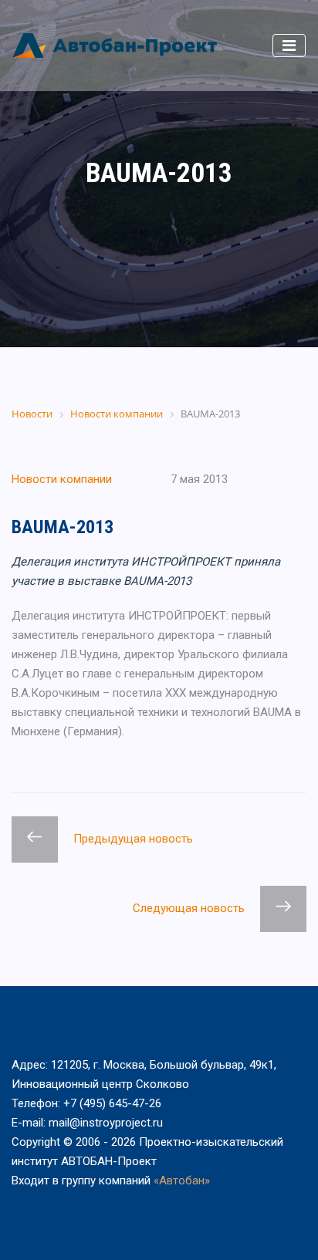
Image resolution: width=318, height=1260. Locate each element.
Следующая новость (189, 908)
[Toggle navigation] (289, 45)
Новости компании (62, 479)
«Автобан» (182, 1180)
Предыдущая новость (133, 839)
